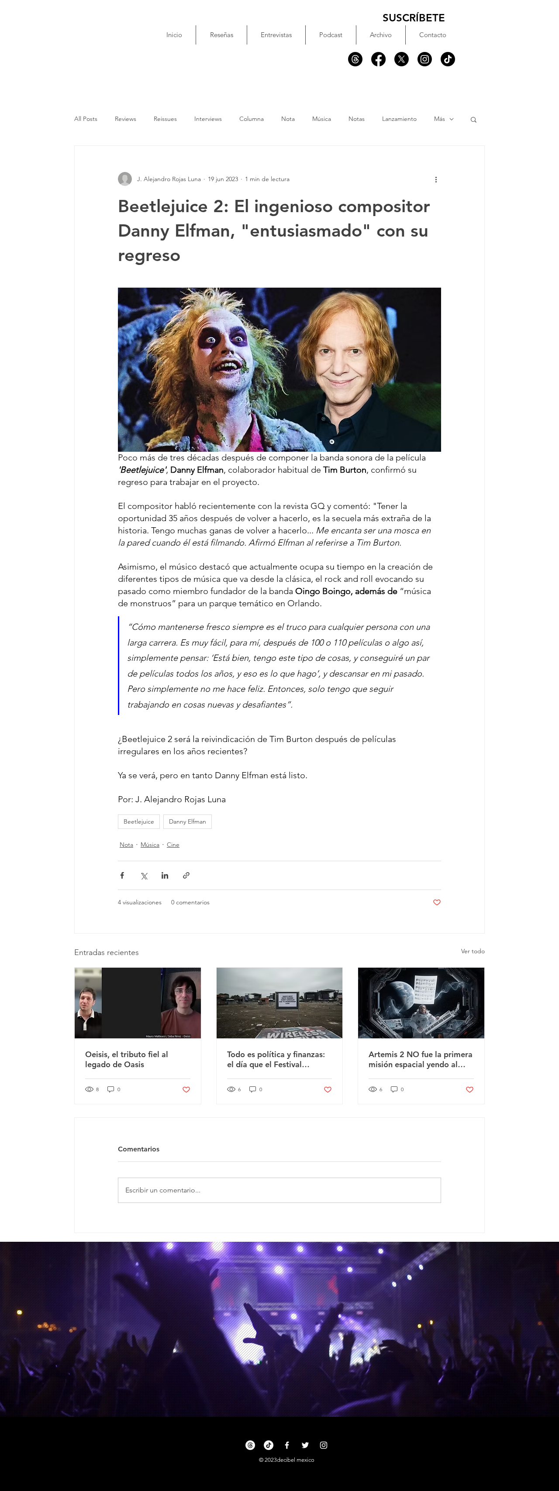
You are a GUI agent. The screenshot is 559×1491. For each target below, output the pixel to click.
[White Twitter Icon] (305, 1445)
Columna (251, 119)
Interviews (208, 119)
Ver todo (473, 951)
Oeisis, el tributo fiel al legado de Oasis (126, 1059)
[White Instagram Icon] (323, 1445)
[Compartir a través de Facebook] (122, 875)
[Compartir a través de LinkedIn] (165, 875)
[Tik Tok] (448, 59)
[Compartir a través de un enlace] (186, 875)
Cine (173, 845)
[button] (473, 119)
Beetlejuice (139, 821)
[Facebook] (378, 59)
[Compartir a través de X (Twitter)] (143, 875)
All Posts (85, 119)
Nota (288, 119)
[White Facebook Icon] (287, 1445)
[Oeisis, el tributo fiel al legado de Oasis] (138, 1003)
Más (439, 119)
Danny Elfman (187, 821)
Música (321, 119)
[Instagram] (425, 59)
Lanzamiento (399, 119)
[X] (401, 59)
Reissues (165, 119)
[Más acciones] (436, 179)
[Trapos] (355, 59)
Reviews (125, 119)
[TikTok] (268, 1445)
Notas (357, 119)
